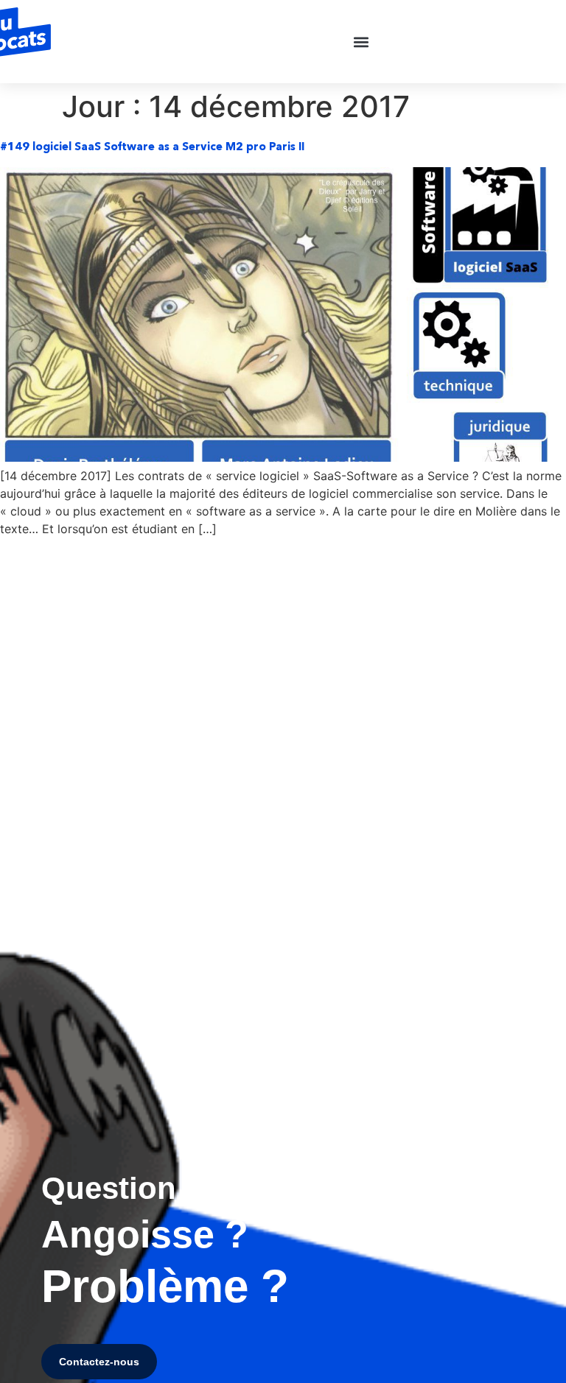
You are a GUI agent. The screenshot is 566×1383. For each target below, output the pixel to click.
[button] (361, 41)
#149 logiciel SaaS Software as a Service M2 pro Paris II (152, 146)
